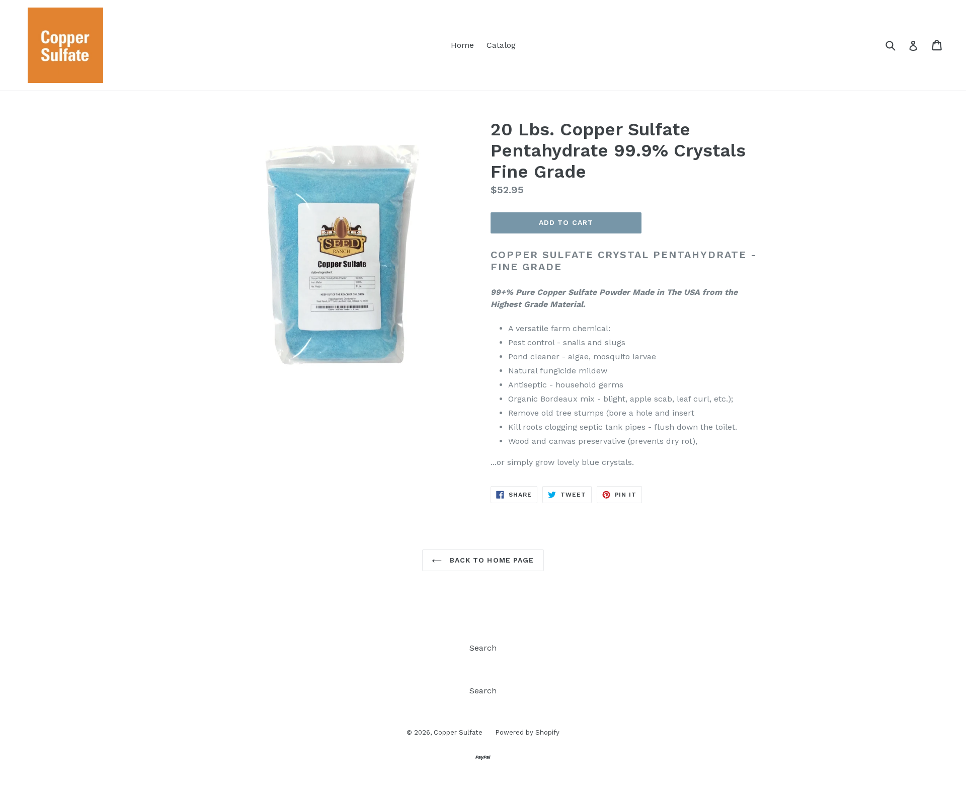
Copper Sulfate (458, 732)
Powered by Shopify (527, 732)
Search (483, 648)
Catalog (501, 45)
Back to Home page (490, 560)
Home (462, 45)
